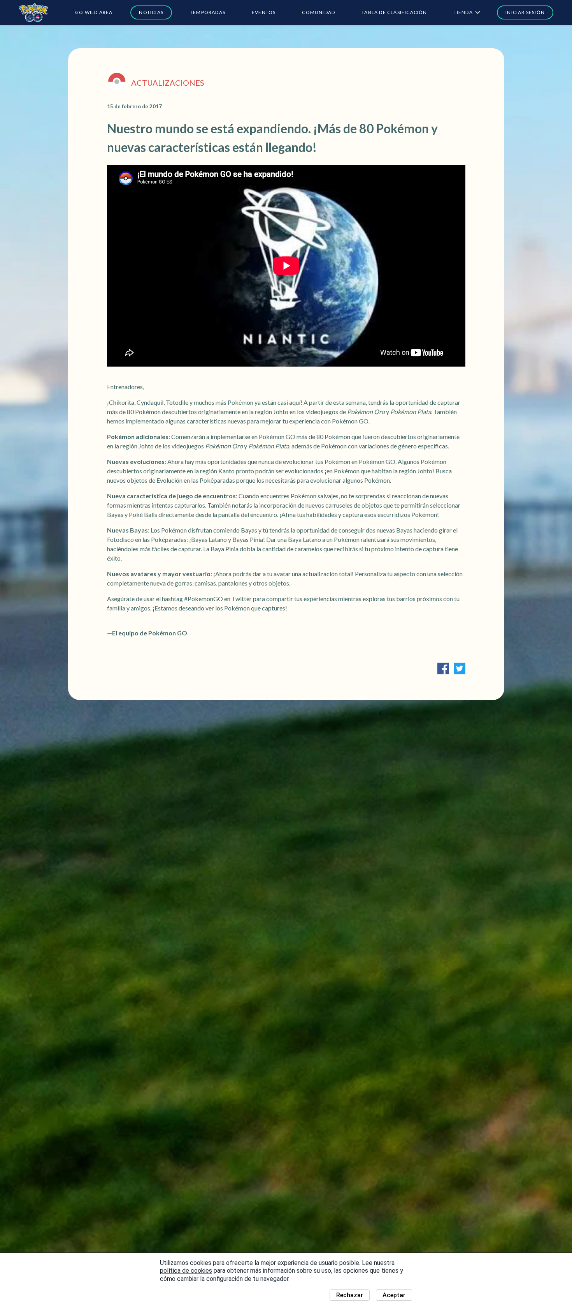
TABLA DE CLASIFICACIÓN (394, 12)
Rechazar (349, 1295)
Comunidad (318, 12)
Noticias (151, 12)
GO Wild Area (93, 12)
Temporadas (207, 12)
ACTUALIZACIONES (167, 82)
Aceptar (394, 1295)
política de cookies (186, 1270)
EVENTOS (263, 12)
